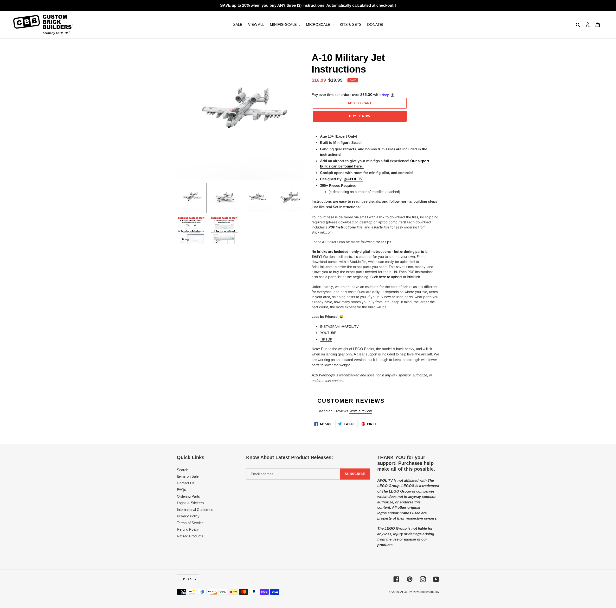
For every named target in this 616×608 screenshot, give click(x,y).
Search (182, 470)
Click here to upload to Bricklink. (396, 277)
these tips (383, 242)
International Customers (195, 510)
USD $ (186, 579)
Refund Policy (188, 529)
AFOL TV (406, 592)
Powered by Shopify (426, 592)
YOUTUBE (328, 333)
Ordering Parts (188, 496)
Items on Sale (188, 476)
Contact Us (186, 483)
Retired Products (190, 536)
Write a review (360, 411)
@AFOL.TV (350, 326)
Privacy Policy (188, 516)
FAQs (181, 490)
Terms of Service (190, 523)
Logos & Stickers (190, 503)
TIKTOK (326, 339)
